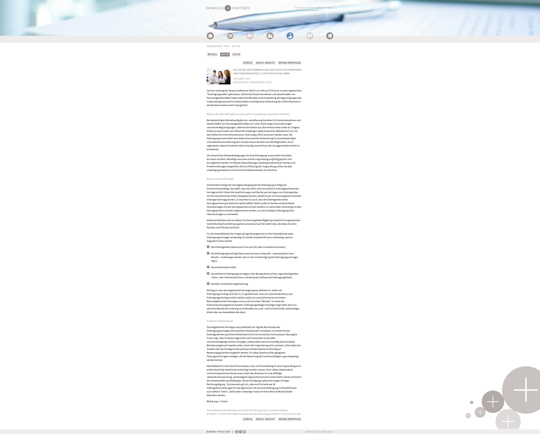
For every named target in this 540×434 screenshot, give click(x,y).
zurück (247, 62)
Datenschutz (327, 431)
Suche (236, 54)
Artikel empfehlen (290, 62)
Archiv (225, 54)
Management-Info (260, 82)
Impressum (310, 431)
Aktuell (212, 54)
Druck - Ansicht (265, 62)
